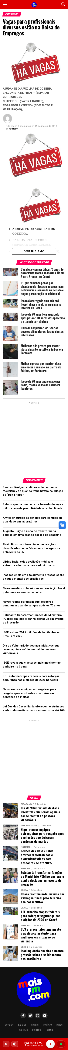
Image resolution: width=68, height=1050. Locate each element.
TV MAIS (49, 1030)
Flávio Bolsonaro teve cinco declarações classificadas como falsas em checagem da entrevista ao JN (31, 548)
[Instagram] (14, 1044)
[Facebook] (6, 1044)
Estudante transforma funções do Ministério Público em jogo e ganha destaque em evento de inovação (33, 619)
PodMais (36, 1030)
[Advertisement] (34, 438)
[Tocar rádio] (50, 1044)
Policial (22, 1025)
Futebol (35, 1025)
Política (47, 1025)
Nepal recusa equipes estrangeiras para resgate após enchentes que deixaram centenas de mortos (29, 693)
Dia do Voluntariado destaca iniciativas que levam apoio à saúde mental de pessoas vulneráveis (31, 649)
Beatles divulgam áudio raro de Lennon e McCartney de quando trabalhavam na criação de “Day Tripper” (33, 491)
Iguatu (59, 1025)
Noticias (9, 1025)
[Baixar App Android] (61, 1044)
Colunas (23, 1030)
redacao (13, 128)
